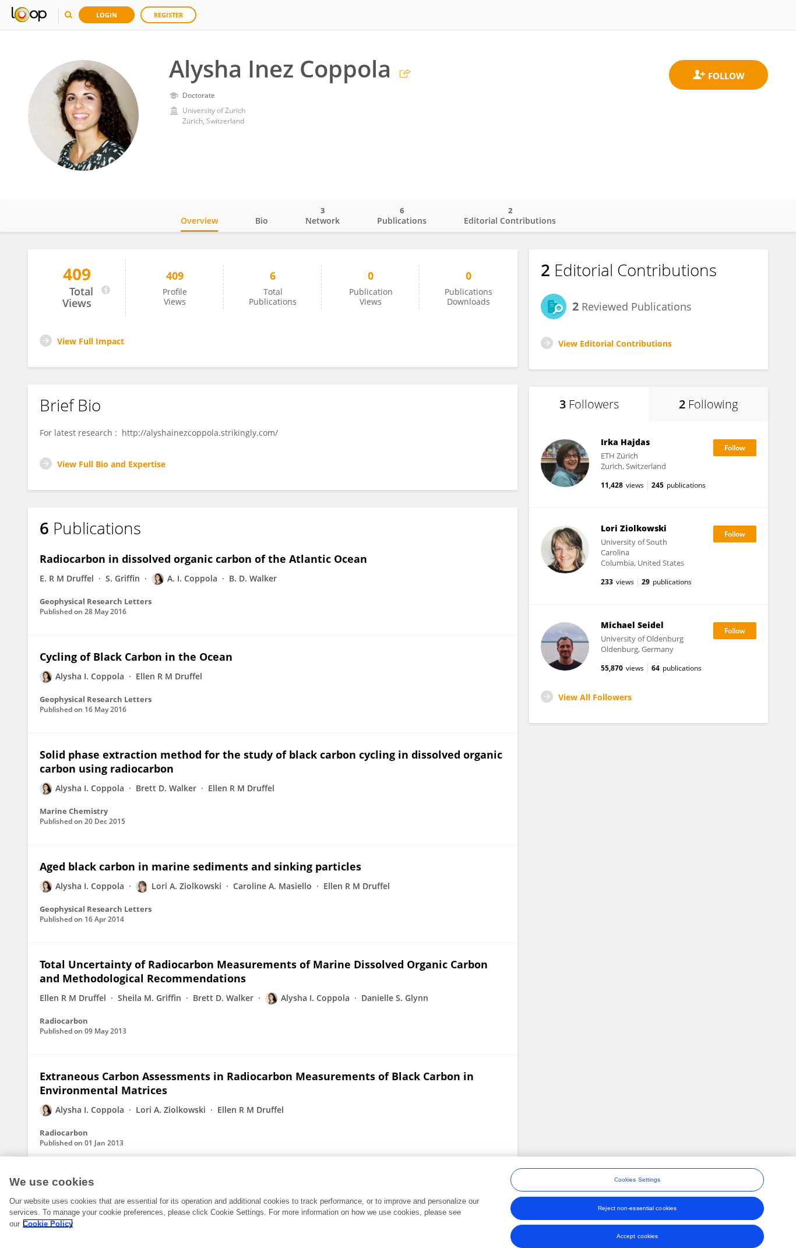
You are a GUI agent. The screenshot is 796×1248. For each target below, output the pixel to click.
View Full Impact (90, 341)
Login (106, 14)
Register (168, 14)
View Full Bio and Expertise (111, 464)
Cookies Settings (637, 1179)
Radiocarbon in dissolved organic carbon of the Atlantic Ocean (203, 559)
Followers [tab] (589, 404)
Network (322, 215)
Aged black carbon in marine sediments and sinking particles (200, 866)
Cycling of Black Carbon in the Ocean (136, 657)
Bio (261, 220)
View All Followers (595, 697)
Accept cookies (637, 1235)
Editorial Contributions (510, 215)
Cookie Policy (48, 1223)
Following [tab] (708, 404)
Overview (199, 220)
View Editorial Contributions (615, 343)
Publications (402, 215)
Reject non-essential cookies (637, 1207)
